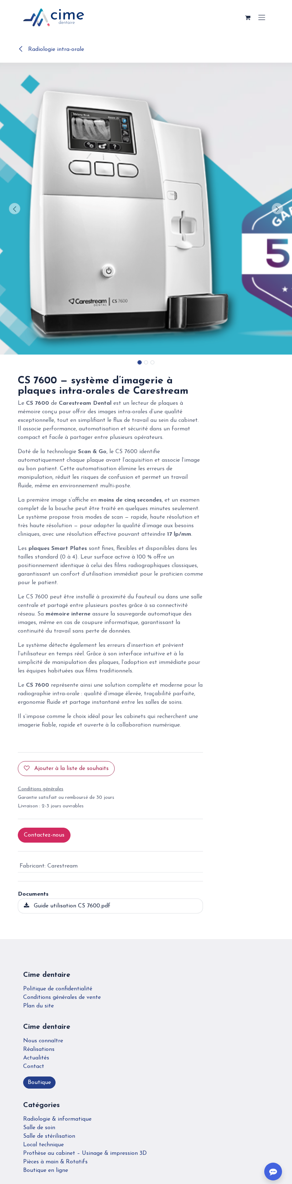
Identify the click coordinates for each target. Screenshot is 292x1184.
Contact (33, 1066)
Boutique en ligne (45, 1170)
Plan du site (38, 1006)
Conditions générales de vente (62, 997)
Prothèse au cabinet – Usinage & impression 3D (85, 1153)
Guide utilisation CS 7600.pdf (71, 906)
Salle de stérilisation (49, 1136)
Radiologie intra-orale (55, 49)
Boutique (39, 1082)
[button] (14, 208)
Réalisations (38, 1049)
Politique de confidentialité (57, 989)
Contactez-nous (44, 835)
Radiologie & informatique (57, 1119)
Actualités (36, 1058)
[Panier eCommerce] (247, 17)
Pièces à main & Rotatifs (55, 1162)
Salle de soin (39, 1128)
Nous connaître (43, 1041)
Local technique (43, 1145)
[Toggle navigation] (262, 17)
